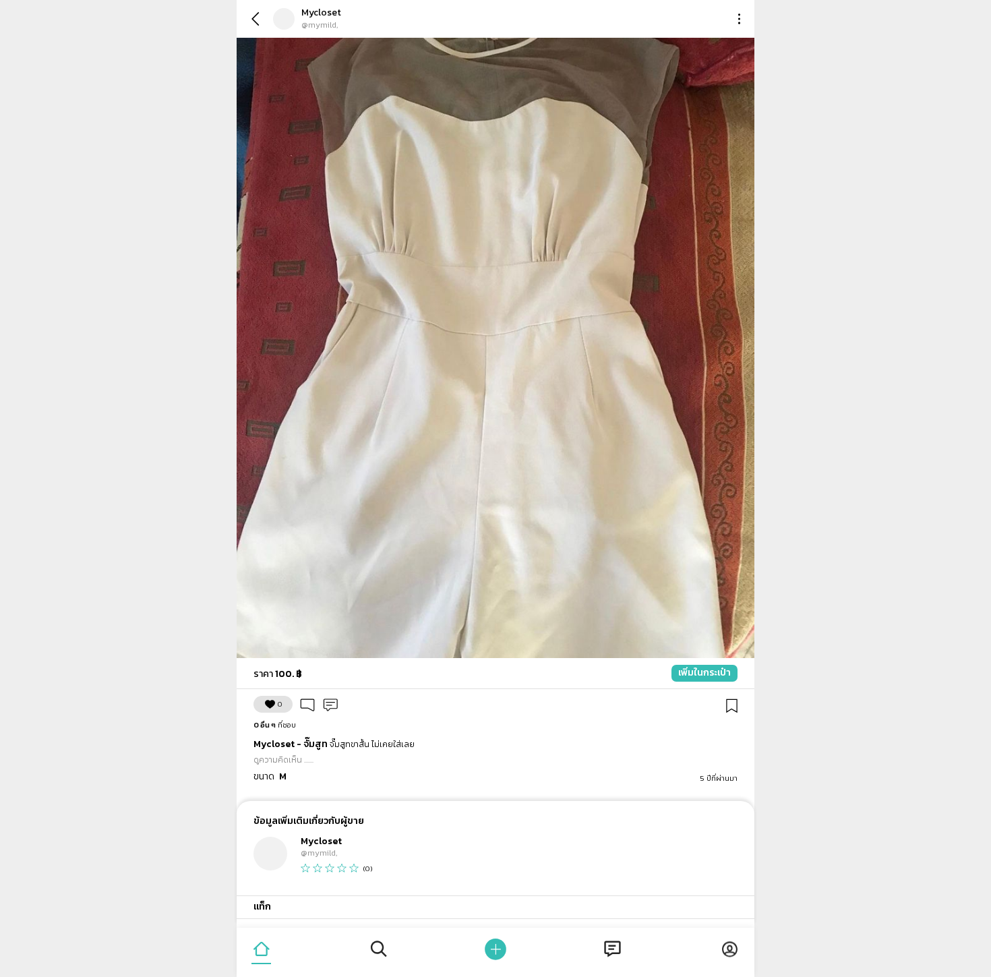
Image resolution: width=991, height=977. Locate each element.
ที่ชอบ (274, 724)
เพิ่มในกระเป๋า (704, 672)
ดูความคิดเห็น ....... (283, 760)
